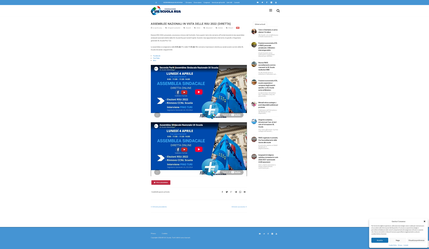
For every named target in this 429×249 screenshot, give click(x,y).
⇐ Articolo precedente (159, 207)
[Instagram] (271, 2)
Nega (398, 240)
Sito (154, 60)
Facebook (156, 56)
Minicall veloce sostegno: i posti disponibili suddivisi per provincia (268, 105)
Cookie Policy (393, 245)
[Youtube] (276, 2)
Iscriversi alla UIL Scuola (173, 2)
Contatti (405, 245)
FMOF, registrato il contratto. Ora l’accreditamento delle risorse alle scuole (268, 140)
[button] (424, 221)
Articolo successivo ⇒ (239, 207)
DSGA (198, 28)
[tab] (260, 24)
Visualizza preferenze (416, 240)
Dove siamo (198, 2)
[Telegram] (262, 2)
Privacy (400, 245)
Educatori (209, 28)
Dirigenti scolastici (174, 28)
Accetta (380, 240)
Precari (230, 28)
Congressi (206, 2)
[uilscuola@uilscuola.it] (257, 2)
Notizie (220, 28)
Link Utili (229, 2)
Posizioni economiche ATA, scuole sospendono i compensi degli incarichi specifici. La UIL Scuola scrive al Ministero (268, 85)
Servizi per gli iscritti (218, 2)
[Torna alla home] (156, 2)
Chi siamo (188, 2)
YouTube (156, 58)
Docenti (188, 28)
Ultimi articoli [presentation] (260, 24)
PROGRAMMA (162, 182)
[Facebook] (267, 2)
